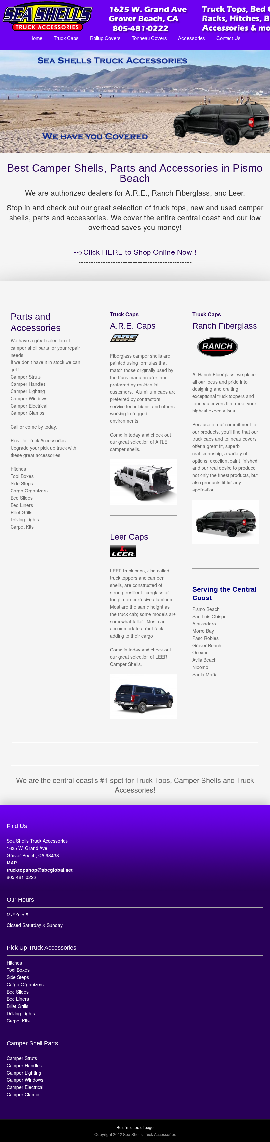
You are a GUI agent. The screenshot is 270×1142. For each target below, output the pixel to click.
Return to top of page (135, 1127)
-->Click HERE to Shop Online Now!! (135, 252)
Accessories (191, 38)
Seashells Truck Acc (135, 16)
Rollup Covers (105, 38)
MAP (12, 862)
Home (35, 38)
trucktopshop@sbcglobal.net (40, 869)
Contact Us (228, 38)
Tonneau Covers (149, 38)
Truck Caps (66, 38)
